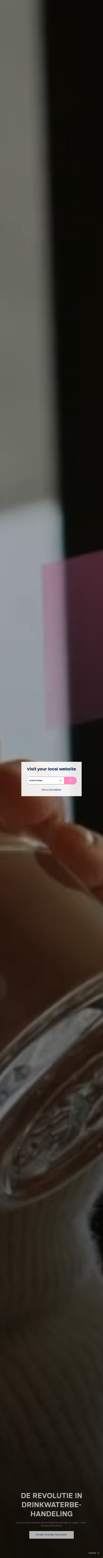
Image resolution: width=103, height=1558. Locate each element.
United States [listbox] (35, 780)
